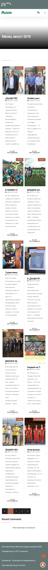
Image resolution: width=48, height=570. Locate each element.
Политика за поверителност (24, 560)
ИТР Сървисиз (22, 551)
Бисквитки (6, 560)
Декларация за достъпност (13, 565)
